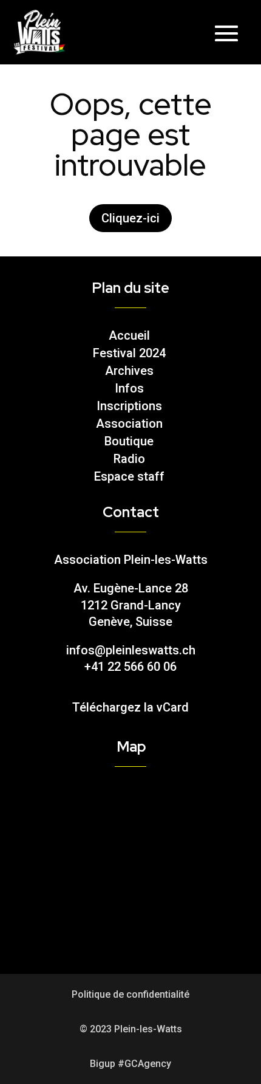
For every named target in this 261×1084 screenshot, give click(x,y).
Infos (129, 388)
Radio (129, 458)
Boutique (129, 441)
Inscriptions (129, 406)
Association (129, 423)
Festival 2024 (129, 353)
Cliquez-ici (130, 218)
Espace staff (129, 476)
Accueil (129, 335)
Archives (129, 370)
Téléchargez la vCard (130, 707)
